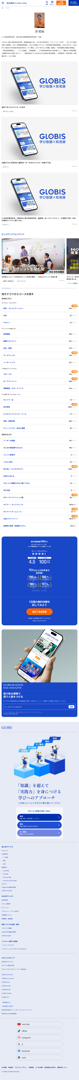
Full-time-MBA (7, 877)
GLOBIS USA (5, 997)
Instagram (26, 1037)
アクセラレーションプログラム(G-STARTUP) (14, 949)
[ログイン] (52, 3)
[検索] (47, 3)
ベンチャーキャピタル (8, 945)
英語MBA (4, 867)
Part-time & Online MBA (10, 881)
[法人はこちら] (74, 3)
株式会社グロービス (7, 962)
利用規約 (10, 1067)
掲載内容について (62, 1067)
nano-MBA (6, 871)
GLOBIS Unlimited (7, 890)
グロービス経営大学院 (8, 965)
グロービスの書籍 (7, 928)
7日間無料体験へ (61, 3)
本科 (30, 817)
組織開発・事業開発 (7, 919)
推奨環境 (31, 1067)
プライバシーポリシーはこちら (10, 713)
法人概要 (4, 1067)
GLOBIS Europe (6, 986)
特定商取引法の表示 (50, 1067)
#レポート (6, 167)
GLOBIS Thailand (6, 993)
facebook (26, 1051)
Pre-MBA (5, 874)
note (24, 1057)
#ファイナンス (21, 281)
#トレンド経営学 (72, 283)
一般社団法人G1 (6, 1002)
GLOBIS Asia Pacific (7, 974)
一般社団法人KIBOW (7, 1006)
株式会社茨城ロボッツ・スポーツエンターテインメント (17, 1010)
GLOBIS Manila (6, 989)
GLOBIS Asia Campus (8, 978)
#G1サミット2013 (8, 111)
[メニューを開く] (3, 3)
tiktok (24, 1031)
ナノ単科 (27, 833)
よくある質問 (39, 1067)
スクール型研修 (6, 904)
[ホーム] (2, 8)
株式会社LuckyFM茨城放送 (9, 1013)
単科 (29, 825)
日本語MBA (5, 854)
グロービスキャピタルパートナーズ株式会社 (14, 969)
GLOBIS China (6, 982)
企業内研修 (5, 900)
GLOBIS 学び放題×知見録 (9, 887)
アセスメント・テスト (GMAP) (10, 911)
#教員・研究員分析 (8, 281)
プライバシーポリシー (21, 1067)
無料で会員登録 (39, 611)
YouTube (26, 1024)
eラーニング (5, 907)
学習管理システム (7, 915)
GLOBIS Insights (6, 936)
